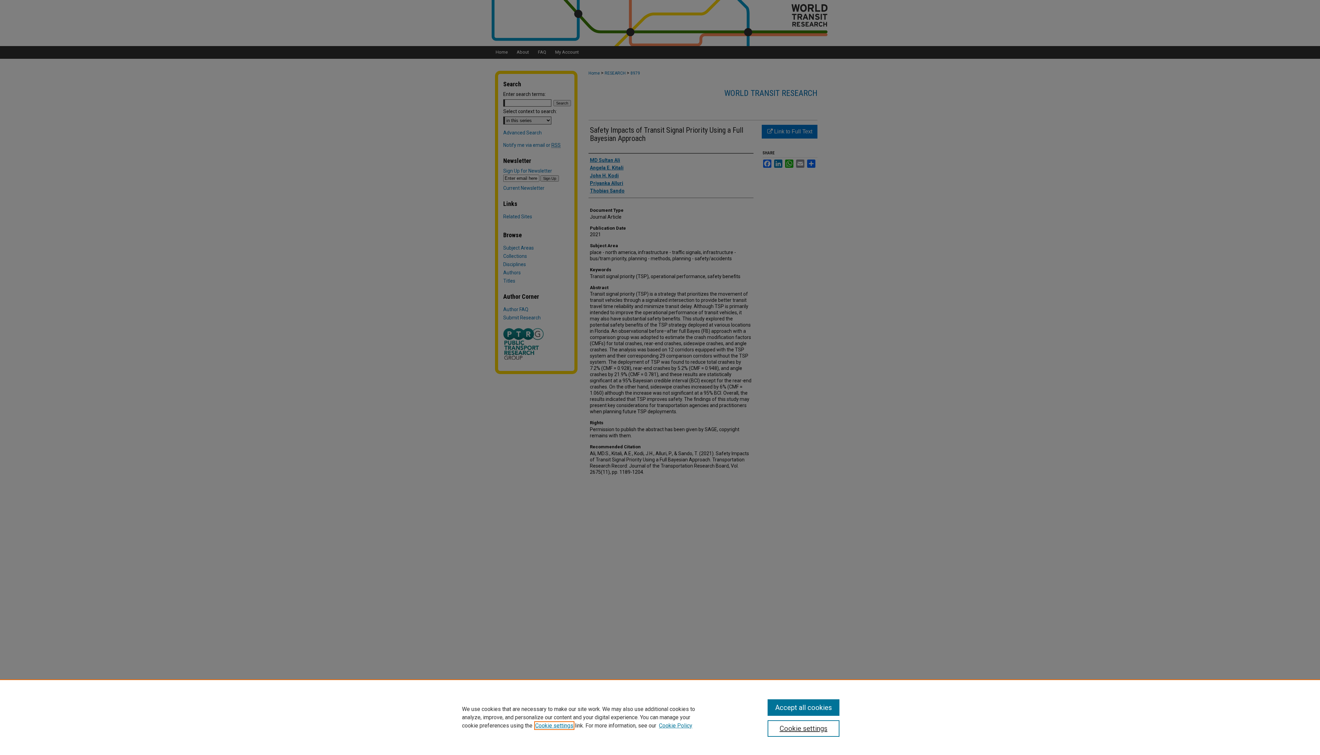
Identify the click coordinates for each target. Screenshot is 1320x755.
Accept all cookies (803, 707)
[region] (660, 717)
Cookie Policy (675, 725)
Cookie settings (554, 725)
